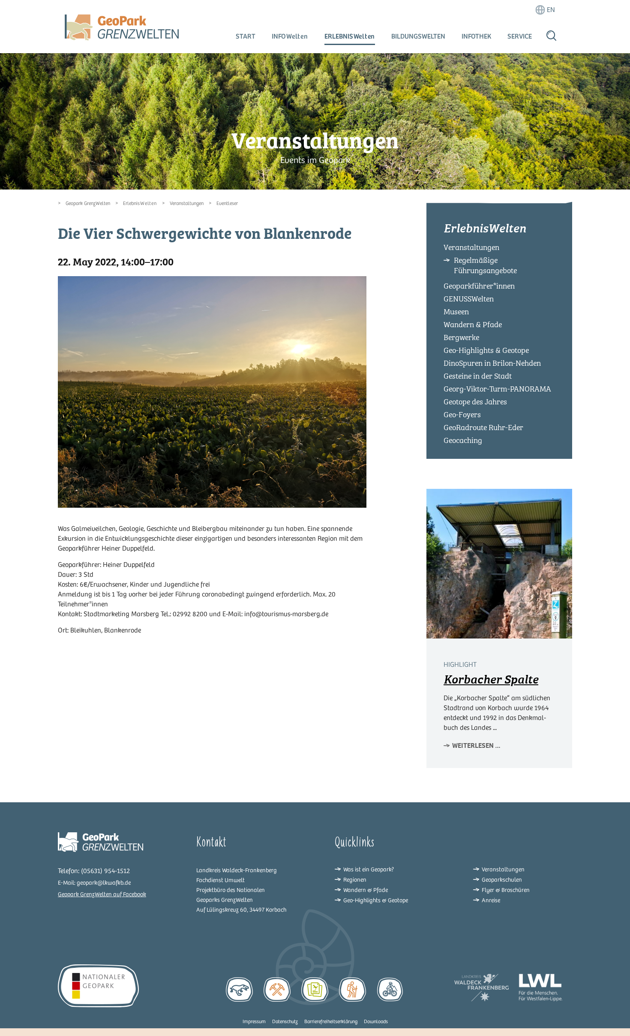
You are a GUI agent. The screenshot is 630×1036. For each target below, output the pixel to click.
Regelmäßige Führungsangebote (485, 265)
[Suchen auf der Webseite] (551, 35)
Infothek (476, 36)
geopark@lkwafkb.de (104, 882)
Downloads (376, 1021)
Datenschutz (285, 1021)
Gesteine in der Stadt (478, 376)
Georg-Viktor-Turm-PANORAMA (497, 389)
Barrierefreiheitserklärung (330, 1021)
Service (519, 36)
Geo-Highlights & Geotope (486, 350)
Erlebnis (349, 36)
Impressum (254, 1021)
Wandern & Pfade (473, 324)
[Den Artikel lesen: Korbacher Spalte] (499, 563)
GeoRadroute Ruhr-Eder (483, 427)
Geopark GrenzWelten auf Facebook (102, 894)
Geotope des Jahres (475, 402)
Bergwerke (461, 337)
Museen (456, 311)
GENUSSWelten (469, 299)
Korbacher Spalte (491, 679)
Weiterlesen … (476, 745)
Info (290, 36)
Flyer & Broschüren (506, 890)
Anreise (491, 900)
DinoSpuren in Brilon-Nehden (492, 363)
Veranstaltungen (187, 203)
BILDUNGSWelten (418, 36)
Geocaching (463, 440)
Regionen (354, 879)
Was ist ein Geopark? (368, 869)
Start (245, 36)
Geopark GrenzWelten (88, 203)
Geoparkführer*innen (479, 286)
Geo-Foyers (462, 414)
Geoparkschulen (502, 879)
